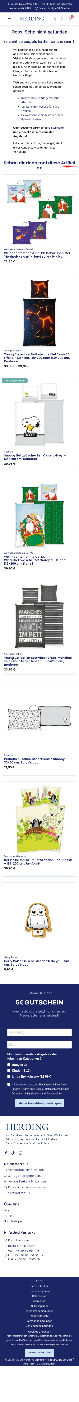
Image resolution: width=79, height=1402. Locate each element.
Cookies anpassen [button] (39, 1331)
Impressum (39, 1300)
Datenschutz (39, 1295)
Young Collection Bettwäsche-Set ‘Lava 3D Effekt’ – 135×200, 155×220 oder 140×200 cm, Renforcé (37, 357)
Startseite (57, 127)
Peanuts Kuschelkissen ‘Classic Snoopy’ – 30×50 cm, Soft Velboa (36, 760)
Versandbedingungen (39, 1320)
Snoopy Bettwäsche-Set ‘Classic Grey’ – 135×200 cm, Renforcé (35, 457)
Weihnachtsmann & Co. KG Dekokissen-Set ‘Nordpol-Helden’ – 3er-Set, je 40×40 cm (37, 255)
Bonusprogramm (39, 1291)
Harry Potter (11, 957)
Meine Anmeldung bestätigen (39, 1103)
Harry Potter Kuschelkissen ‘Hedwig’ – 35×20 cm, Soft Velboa (38, 963)
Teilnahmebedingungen (39, 1310)
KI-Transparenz (39, 1305)
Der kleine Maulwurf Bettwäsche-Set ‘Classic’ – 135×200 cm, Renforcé (38, 862)
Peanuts (8, 451)
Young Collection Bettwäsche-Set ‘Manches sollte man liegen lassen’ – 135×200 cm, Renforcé (38, 661)
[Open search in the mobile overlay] (62, 18)
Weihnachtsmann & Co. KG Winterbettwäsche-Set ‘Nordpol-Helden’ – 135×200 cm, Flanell (36, 560)
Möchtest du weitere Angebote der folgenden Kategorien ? (32, 1056)
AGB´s (39, 1281)
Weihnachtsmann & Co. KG (18, 249)
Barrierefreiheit (39, 1286)
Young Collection (13, 350)
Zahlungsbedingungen (39, 1325)
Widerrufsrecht (39, 1315)
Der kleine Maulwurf (15, 856)
